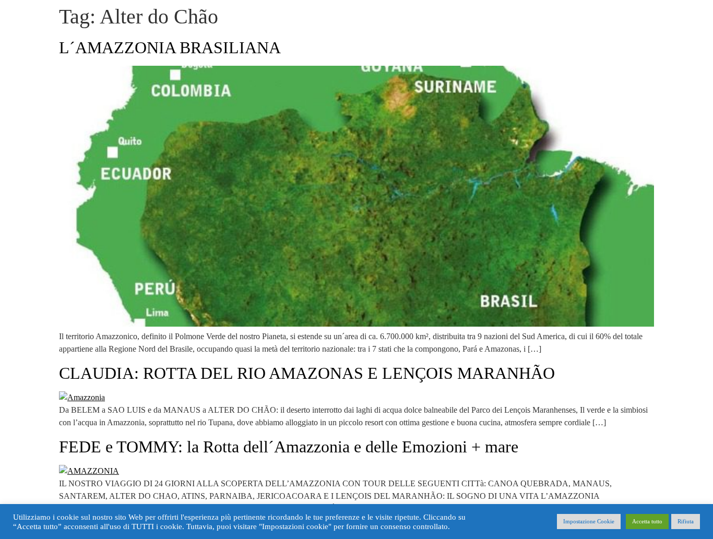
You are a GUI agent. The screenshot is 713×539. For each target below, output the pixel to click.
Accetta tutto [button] (647, 521)
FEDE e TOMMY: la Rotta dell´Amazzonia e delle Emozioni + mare (288, 446)
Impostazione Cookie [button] (588, 521)
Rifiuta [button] (686, 521)
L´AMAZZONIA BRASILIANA (170, 47)
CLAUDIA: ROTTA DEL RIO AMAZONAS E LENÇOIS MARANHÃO (307, 373)
